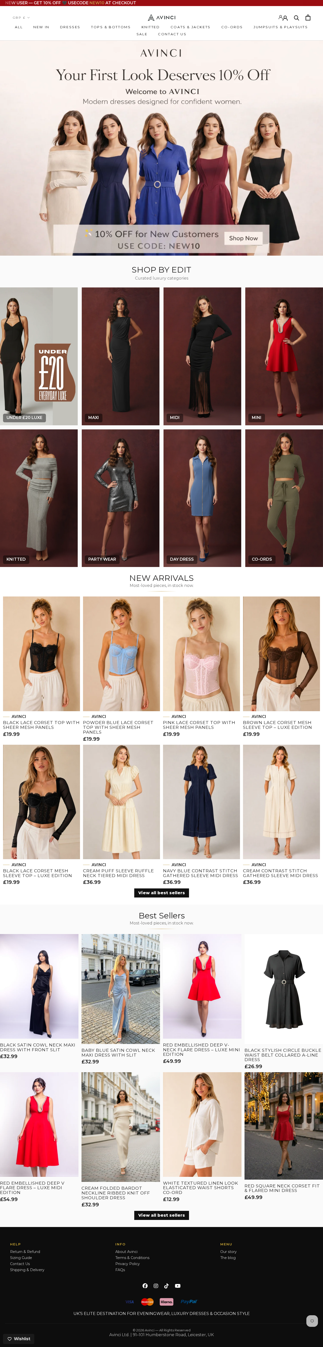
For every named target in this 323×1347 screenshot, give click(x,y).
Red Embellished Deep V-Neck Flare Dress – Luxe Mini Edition (201, 1050)
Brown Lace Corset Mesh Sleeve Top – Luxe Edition (277, 725)
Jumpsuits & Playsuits (281, 27)
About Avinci (126, 1251)
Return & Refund (25, 1251)
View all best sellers (161, 892)
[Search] (296, 17)
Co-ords (232, 27)
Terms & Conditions (132, 1257)
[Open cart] (308, 17)
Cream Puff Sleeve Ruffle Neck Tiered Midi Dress (118, 873)
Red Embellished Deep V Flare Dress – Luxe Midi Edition (32, 1188)
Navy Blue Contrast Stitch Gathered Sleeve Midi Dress (200, 873)
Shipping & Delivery (27, 1270)
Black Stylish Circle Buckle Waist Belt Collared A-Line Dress (283, 1055)
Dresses (70, 27)
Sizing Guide (21, 1257)
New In (41, 27)
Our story (228, 1251)
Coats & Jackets (191, 27)
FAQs (120, 1270)
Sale (142, 34)
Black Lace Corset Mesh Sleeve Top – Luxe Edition (37, 873)
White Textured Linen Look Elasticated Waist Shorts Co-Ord (200, 1188)
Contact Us (172, 34)
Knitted (151, 27)
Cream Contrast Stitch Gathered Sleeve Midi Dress (280, 873)
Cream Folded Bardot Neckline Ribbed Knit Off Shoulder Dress (116, 1193)
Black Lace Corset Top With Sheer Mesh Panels (41, 725)
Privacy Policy (127, 1264)
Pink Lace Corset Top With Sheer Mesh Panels (199, 725)
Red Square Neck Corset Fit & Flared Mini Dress (282, 1188)
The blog (228, 1257)
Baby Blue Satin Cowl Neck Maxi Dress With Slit (118, 1052)
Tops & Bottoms (111, 27)
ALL (19, 27)
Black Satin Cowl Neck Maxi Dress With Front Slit (38, 1047)
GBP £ (19, 17)
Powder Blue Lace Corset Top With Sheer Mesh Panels (118, 727)
